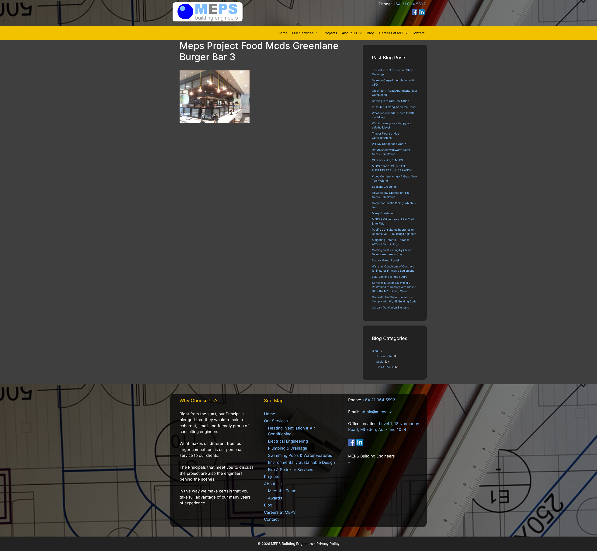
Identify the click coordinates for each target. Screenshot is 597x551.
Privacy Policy (328, 543)
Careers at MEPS (393, 33)
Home (283, 33)
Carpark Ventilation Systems (390, 307)
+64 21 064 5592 (409, 4)
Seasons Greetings (384, 186)
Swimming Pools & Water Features (300, 455)
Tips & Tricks (384, 367)
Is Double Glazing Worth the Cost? (394, 107)
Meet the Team (282, 491)
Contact (418, 33)
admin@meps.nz (376, 411)
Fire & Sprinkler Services (290, 469)
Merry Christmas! (383, 213)
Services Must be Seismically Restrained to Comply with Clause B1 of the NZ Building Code (394, 287)
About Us (349, 33)
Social (380, 361)
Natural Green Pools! (385, 260)
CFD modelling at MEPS (387, 160)
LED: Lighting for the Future (389, 276)
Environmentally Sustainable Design (301, 462)
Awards (275, 498)
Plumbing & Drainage (287, 448)
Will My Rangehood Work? (389, 144)
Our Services (303, 33)
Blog (370, 33)
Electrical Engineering (288, 441)
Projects (330, 33)
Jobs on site (384, 356)
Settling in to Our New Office (390, 101)
